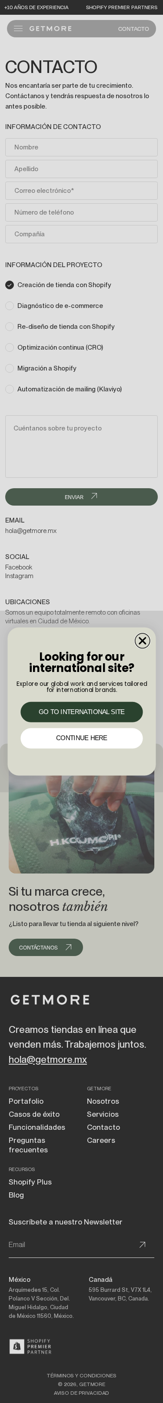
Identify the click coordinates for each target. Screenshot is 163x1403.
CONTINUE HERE (81, 738)
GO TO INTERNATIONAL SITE (82, 711)
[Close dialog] (142, 640)
